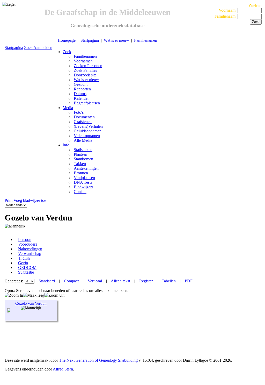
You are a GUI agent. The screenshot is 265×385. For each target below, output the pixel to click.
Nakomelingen (30, 249)
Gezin (23, 263)
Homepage (67, 40)
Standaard (47, 281)
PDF (189, 281)
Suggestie (26, 272)
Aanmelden (42, 47)
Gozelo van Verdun (31, 303)
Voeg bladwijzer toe (29, 200)
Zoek (28, 47)
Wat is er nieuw (116, 40)
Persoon (24, 239)
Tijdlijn (24, 258)
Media (68, 107)
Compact (71, 281)
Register (146, 281)
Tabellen (169, 281)
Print (8, 200)
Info (66, 145)
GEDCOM (27, 267)
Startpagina (89, 40)
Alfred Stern (63, 369)
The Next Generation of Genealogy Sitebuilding (98, 360)
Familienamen (145, 40)
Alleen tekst (120, 281)
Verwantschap (29, 253)
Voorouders (27, 244)
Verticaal (95, 281)
